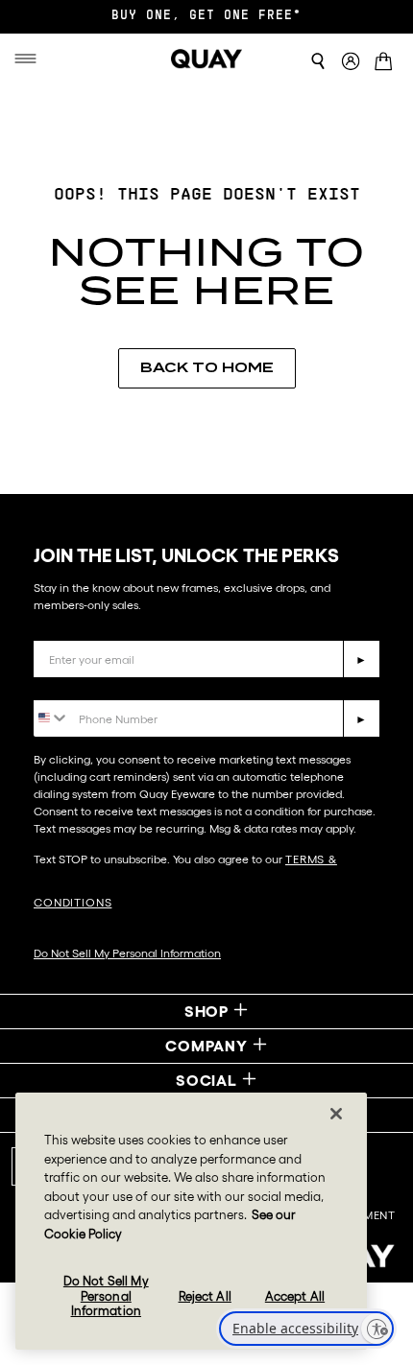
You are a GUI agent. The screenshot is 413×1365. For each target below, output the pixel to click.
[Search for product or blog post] (318, 61)
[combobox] (51, 717)
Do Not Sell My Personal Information (127, 953)
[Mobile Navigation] (33, 58)
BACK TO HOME (207, 367)
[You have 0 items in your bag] (387, 63)
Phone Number (89, 685)
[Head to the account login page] (350, 62)
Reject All (205, 1296)
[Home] (206, 58)
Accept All (295, 1296)
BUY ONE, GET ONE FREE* (206, 16)
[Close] (336, 1114)
